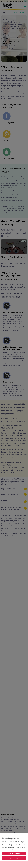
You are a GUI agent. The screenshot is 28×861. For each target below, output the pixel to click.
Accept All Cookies (14, 858)
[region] (14, 847)
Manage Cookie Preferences (14, 853)
